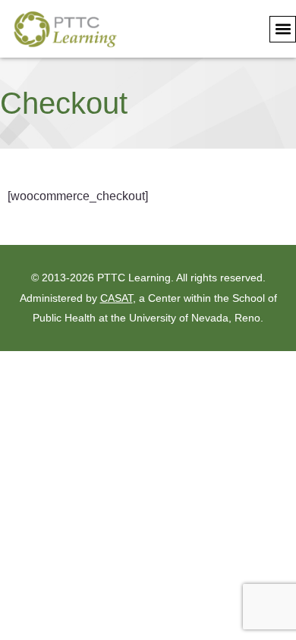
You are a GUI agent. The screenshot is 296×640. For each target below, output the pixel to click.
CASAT (116, 298)
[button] (282, 29)
